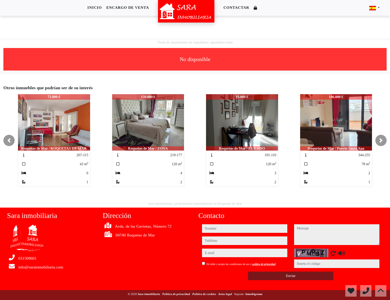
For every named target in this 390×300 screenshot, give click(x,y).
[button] (9, 140)
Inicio (94, 7)
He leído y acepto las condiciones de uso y (241, 264)
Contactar (236, 7)
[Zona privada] (255, 8)
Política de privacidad (176, 294)
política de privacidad (264, 264)
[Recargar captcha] (333, 253)
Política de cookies (204, 294)
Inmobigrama (253, 294)
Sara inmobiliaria (149, 294)
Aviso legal (225, 294)
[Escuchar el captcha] (341, 253)
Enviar (290, 276)
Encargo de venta (127, 7)
